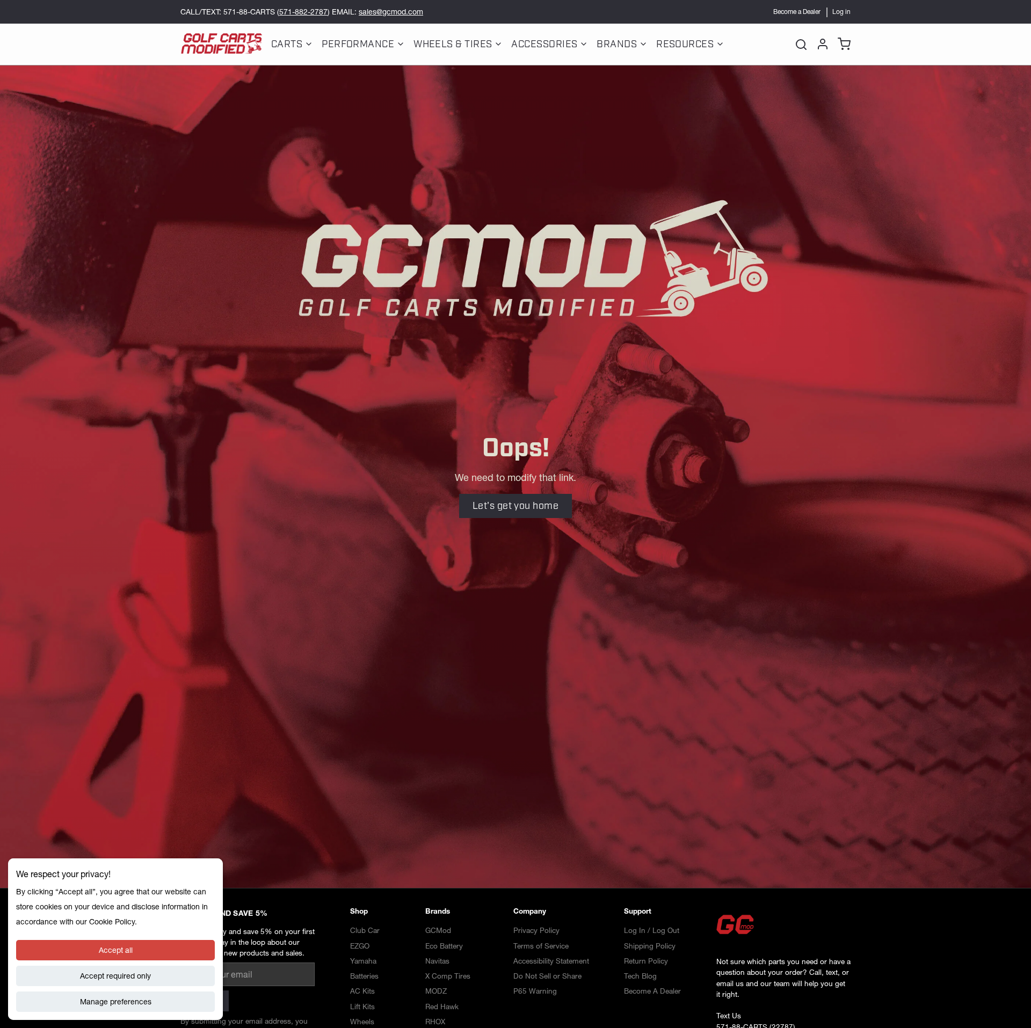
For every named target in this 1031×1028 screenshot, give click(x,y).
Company (529, 911)
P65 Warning (535, 991)
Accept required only (115, 976)
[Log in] (820, 44)
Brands (617, 44)
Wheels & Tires (452, 44)
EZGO (359, 946)
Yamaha (363, 961)
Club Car (365, 930)
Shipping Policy (650, 946)
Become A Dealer (652, 991)
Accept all (116, 950)
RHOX (435, 1021)
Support (637, 911)
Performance (358, 44)
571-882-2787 (303, 12)
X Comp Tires (447, 976)
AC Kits (362, 991)
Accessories (544, 44)
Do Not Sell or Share (547, 976)
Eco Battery (444, 946)
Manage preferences (115, 1002)
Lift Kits (362, 1006)
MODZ (436, 991)
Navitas (437, 961)
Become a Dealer (797, 12)
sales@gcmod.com (391, 12)
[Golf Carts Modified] (221, 44)
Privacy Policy (536, 930)
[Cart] (842, 44)
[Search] (801, 44)
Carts (286, 44)
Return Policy (646, 961)
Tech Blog (640, 976)
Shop (359, 911)
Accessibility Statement (551, 961)
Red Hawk (442, 1006)
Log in (841, 12)
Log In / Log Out (651, 930)
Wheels (362, 1021)
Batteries (364, 976)
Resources (685, 44)
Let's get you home (515, 506)
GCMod (438, 930)
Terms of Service (541, 946)
